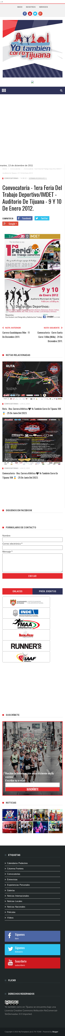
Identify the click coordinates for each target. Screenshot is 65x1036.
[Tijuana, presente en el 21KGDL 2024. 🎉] (25, 827)
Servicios (43, 7)
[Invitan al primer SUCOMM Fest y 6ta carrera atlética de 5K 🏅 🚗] (55, 815)
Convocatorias (15, 169)
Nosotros (30, 7)
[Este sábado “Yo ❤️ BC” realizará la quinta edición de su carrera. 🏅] (55, 827)
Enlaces (17, 591)
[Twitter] (35, 13)
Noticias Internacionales (18, 896)
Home (4, 169)
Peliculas (11, 912)
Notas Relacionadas (18, 355)
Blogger (55, 1032)
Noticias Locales (14, 901)
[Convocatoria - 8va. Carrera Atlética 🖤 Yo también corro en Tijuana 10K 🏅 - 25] (32, 441)
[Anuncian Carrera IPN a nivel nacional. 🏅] (25, 815)
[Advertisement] (32, 131)
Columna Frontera (15, 868)
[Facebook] (25, 13)
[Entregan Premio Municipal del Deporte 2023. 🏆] (40, 827)
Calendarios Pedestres (17, 863)
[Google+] (40, 13)
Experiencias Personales (18, 885)
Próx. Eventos (47, 591)
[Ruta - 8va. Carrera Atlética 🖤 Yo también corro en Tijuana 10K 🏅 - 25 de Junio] (32, 380)
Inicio (19, 7)
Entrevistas (12, 879)
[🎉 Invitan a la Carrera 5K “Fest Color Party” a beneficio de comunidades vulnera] (40, 815)
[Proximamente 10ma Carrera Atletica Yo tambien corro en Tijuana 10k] (9, 815)
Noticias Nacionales (16, 907)
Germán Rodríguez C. (38, 178)
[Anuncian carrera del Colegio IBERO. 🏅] (9, 827)
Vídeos (10, 918)
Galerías (11, 890)
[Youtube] (30, 13)
